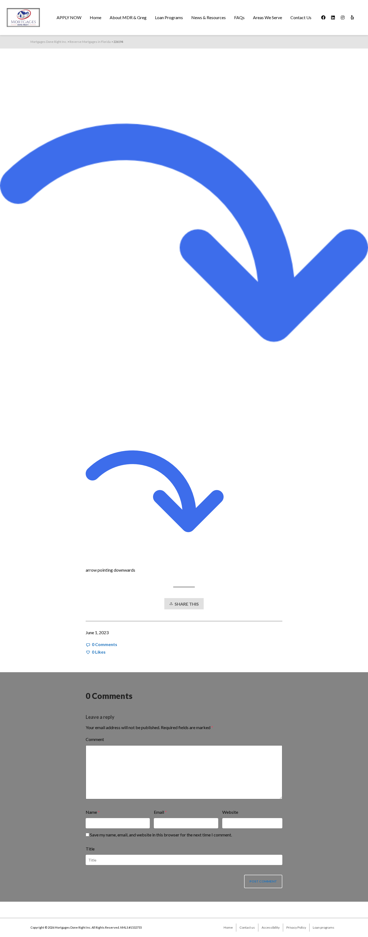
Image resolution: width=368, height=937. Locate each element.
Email (159, 812)
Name (91, 812)
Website (230, 812)
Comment (95, 739)
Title (90, 848)
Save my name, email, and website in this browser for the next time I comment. (161, 834)
